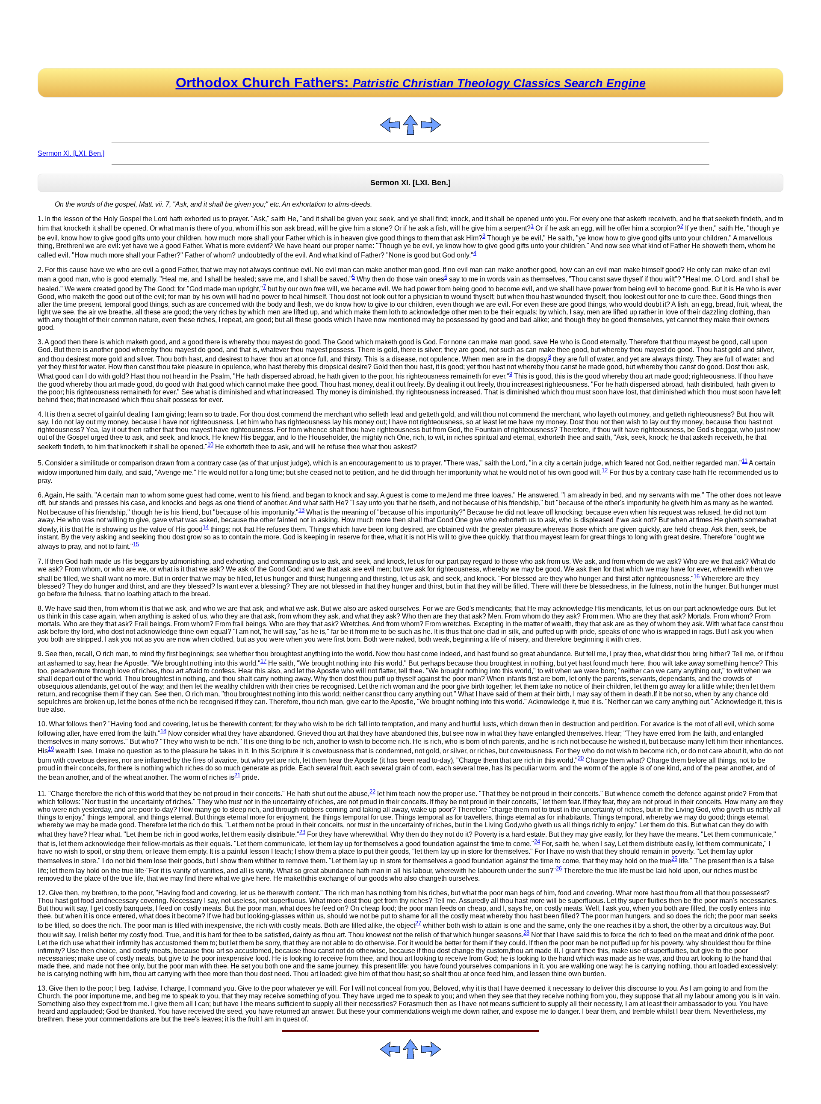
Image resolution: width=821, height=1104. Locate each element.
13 (301, 510)
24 (537, 841)
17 (263, 661)
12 (605, 470)
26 (559, 868)
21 (237, 775)
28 (526, 932)
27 (418, 923)
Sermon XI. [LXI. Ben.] (71, 153)
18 (163, 731)
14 (206, 527)
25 (674, 858)
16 (697, 576)
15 (136, 544)
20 (581, 758)
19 (51, 749)
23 (302, 832)
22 (372, 791)
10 (210, 444)
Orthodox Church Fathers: (411, 82)
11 (744, 461)
